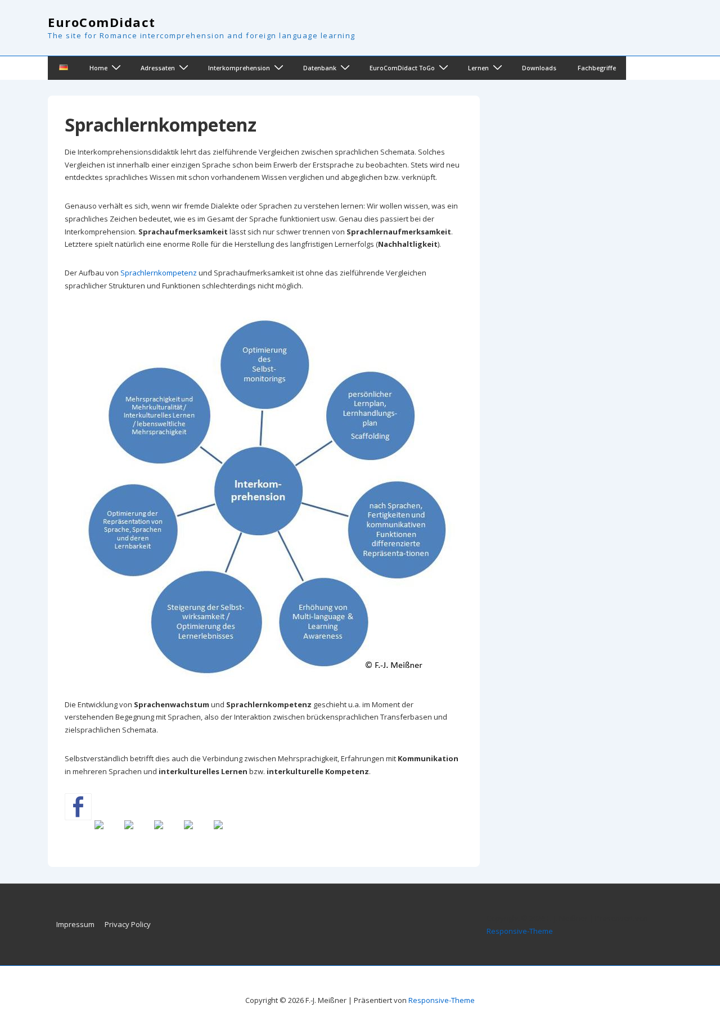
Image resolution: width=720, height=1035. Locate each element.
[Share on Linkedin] (197, 833)
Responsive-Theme (520, 931)
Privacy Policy (128, 924)
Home (98, 68)
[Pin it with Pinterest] (167, 833)
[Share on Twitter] (108, 833)
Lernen (478, 68)
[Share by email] (227, 833)
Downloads (539, 68)
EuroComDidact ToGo (402, 68)
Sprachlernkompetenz (158, 273)
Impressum (75, 924)
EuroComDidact (102, 21)
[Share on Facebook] (78, 806)
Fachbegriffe (597, 68)
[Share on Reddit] (137, 833)
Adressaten (158, 68)
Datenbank (319, 68)
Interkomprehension (239, 68)
